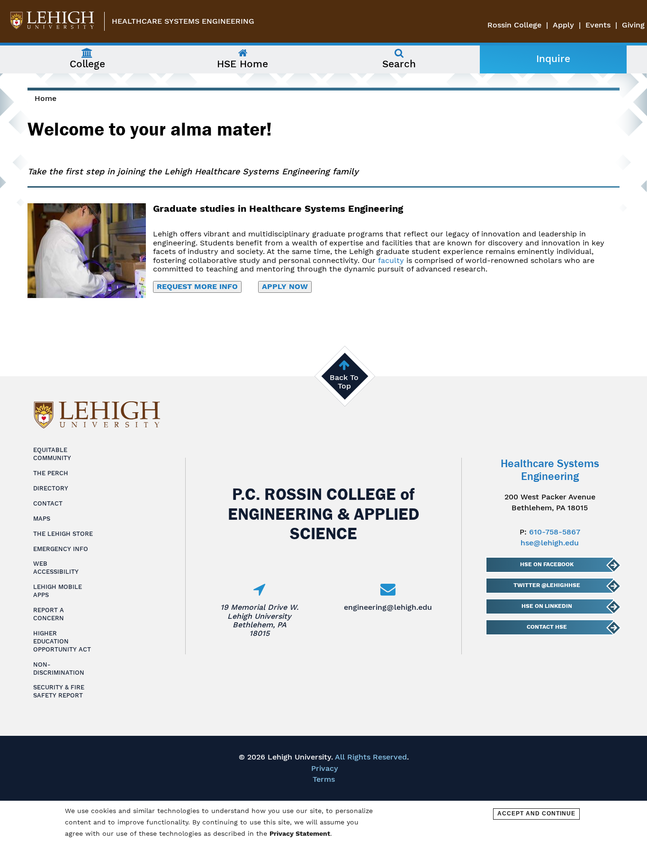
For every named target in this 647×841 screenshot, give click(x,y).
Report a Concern (48, 614)
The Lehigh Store (63, 533)
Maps (41, 518)
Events (598, 24)
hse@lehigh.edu (550, 542)
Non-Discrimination (58, 668)
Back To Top (344, 381)
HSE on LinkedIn (546, 606)
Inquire (553, 58)
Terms (324, 779)
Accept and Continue (536, 813)
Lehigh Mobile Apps (57, 590)
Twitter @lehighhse (546, 585)
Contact (48, 503)
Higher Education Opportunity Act (62, 641)
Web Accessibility (56, 567)
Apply (563, 24)
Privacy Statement (300, 833)
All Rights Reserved (371, 756)
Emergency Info (60, 548)
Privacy (324, 768)
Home (45, 98)
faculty (391, 260)
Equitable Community (52, 453)
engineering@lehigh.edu (388, 607)
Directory (50, 488)
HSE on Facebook (547, 564)
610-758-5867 (554, 531)
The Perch (50, 473)
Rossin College (514, 24)
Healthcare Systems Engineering (183, 21)
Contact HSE (547, 627)
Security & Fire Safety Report (58, 691)
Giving (633, 24)
